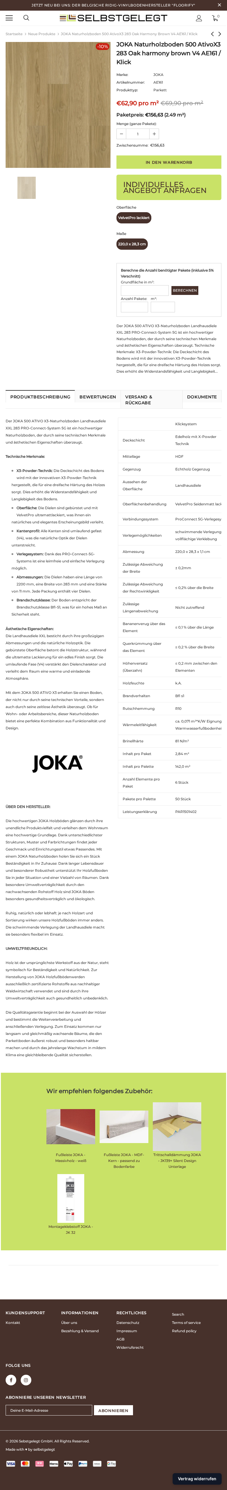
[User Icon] (199, 18)
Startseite (14, 34)
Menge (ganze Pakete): (136, 123)
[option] (58, 105)
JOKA (158, 74)
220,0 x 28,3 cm (132, 244)
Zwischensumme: (132, 145)
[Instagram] (26, 1380)
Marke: (122, 74)
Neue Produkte (41, 34)
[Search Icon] (26, 18)
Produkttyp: (127, 90)
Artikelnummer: (130, 82)
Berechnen (185, 290)
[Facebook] (11, 1380)
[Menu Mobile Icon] (9, 18)
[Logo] (113, 18)
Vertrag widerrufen (197, 1478)
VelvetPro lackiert (134, 217)
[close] (219, 5)
